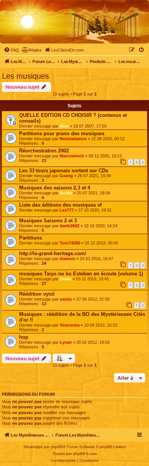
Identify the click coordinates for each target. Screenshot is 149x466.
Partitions (30, 238)
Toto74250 (70, 243)
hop (23, 337)
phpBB (57, 447)
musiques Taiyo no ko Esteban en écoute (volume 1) (81, 274)
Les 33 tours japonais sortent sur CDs (63, 170)
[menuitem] (11, 50)
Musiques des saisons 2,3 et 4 (54, 188)
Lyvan (66, 342)
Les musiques (25, 76)
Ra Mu (66, 193)
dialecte (67, 258)
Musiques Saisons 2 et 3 (48, 220)
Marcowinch (72, 156)
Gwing (66, 175)
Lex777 (67, 210)
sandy (66, 299)
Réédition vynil (37, 294)
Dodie (65, 279)
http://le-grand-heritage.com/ (52, 253)
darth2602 (69, 225)
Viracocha (69, 325)
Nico (64, 126)
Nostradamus (73, 138)
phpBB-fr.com (85, 453)
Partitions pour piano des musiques (61, 133)
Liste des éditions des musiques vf (60, 205)
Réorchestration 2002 (44, 151)
